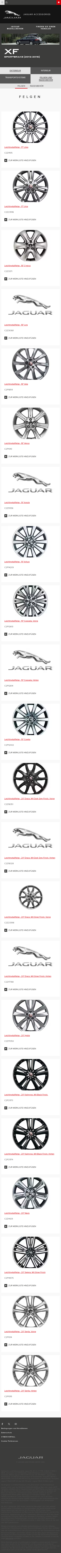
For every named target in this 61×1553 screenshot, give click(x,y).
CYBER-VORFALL (8, 1437)
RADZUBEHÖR (36, 86)
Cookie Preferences (9, 1441)
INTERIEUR (46, 70)
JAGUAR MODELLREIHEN (15, 28)
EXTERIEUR (15, 70)
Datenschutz (6, 1433)
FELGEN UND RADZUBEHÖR (46, 78)
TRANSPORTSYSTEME (15, 77)
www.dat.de (9, 1538)
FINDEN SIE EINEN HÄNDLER (46, 28)
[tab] (15, 70)
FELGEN (21, 86)
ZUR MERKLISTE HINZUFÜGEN (22, 160)
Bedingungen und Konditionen (14, 1428)
